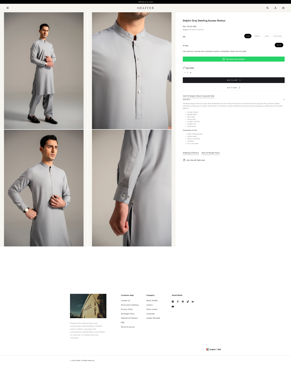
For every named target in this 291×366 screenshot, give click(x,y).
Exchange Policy (128, 314)
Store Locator (152, 309)
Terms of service (128, 327)
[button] (7, 7)
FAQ (122, 322)
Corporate (150, 314)
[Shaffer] (145, 8)
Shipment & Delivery (129, 318)
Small (248, 36)
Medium (257, 36)
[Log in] (275, 8)
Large (267, 36)
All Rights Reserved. (87, 360)
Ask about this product (235, 59)
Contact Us (125, 300)
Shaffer (78, 360)
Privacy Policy (127, 309)
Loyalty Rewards (153, 318)
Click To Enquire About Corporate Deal (198, 96)
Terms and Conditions (130, 305)
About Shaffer (152, 300)
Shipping (185, 29)
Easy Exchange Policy (211, 153)
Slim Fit (279, 45)
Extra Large (277, 36)
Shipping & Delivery (191, 153)
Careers (149, 305)
